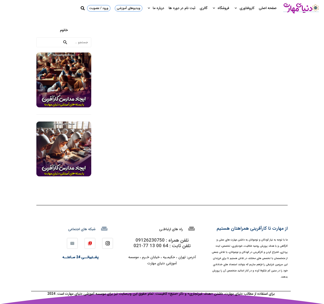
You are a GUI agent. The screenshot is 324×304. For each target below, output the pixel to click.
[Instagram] (107, 243)
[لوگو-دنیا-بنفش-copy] (301, 8)
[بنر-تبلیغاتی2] (63, 148)
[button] (237, 8)
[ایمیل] (72, 243)
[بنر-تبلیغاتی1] (63, 79)
